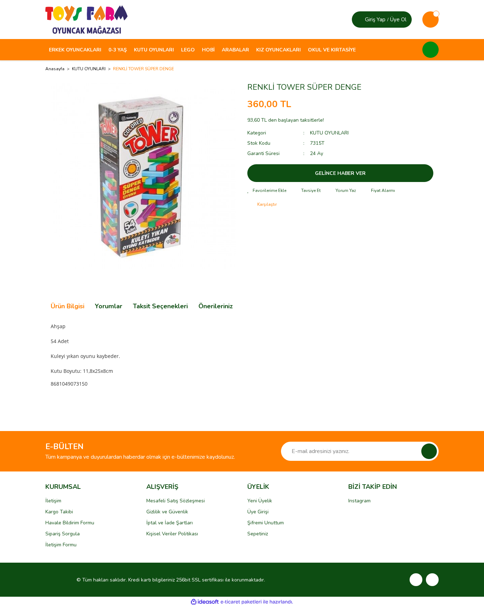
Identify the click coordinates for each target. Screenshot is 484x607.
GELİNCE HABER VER (340, 173)
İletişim (53, 500)
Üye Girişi (258, 511)
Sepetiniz (257, 533)
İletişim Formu (61, 544)
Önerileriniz (215, 306)
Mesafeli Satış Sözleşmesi (175, 500)
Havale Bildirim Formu (69, 522)
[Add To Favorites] (266, 190)
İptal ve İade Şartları (169, 522)
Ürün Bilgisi (67, 306)
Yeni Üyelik (259, 500)
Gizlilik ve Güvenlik (167, 511)
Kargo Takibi (59, 511)
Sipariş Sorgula (62, 533)
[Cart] (430, 19)
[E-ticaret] (241, 602)
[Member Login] (359, 19)
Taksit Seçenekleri (160, 306)
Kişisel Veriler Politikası (172, 533)
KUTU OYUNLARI (329, 132)
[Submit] (429, 451)
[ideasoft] (205, 601)
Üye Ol (398, 19)
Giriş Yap (375, 19)
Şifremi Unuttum (265, 522)
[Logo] (86, 19)
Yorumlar (108, 306)
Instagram (359, 500)
